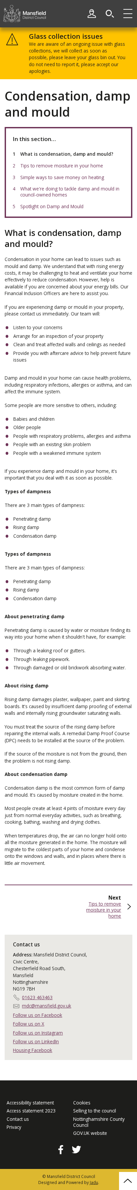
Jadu (94, 1182)
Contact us (18, 1119)
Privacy (14, 1127)
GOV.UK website (90, 1133)
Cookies (81, 1103)
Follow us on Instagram (38, 1033)
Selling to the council (94, 1111)
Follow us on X (28, 1024)
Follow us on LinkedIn (36, 1041)
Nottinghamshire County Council (99, 1122)
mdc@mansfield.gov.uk (46, 1006)
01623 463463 (37, 997)
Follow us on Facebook (37, 1015)
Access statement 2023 (31, 1111)
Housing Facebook (32, 1050)
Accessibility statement (30, 1103)
